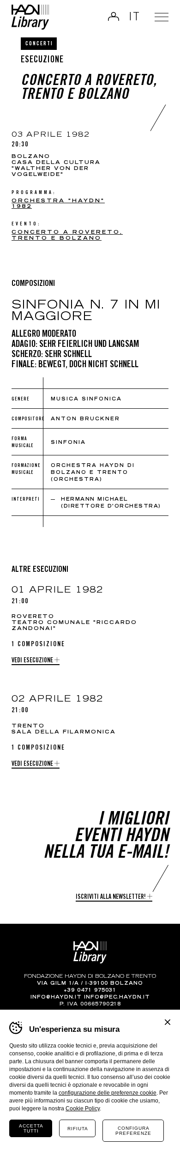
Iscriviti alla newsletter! (111, 897)
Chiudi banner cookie (167, 1022)
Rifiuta (77, 1128)
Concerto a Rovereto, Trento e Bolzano (67, 235)
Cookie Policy (83, 1108)
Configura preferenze (133, 1131)
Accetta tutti (31, 1128)
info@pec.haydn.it (117, 997)
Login (113, 16)
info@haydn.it (56, 997)
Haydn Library (30, 17)
